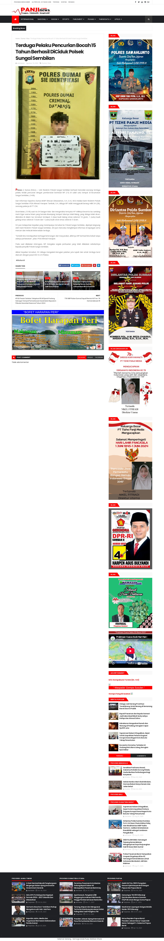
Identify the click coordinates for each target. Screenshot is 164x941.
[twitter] (138, 2)
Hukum (54, 19)
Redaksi (71, 2)
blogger (81, 357)
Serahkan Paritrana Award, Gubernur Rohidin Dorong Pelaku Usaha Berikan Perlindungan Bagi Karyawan (136, 771)
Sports (65, 19)
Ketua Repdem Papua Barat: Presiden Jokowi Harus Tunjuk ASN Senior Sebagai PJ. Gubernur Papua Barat (136, 922)
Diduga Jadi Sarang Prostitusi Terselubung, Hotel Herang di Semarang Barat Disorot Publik (135, 706)
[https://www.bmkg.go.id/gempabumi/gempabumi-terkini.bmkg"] (110, 685)
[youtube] (142, 2)
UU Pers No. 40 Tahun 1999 (41, 2)
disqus (90, 357)
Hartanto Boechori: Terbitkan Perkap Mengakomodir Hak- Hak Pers (41, 908)
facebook (99, 357)
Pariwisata (104, 19)
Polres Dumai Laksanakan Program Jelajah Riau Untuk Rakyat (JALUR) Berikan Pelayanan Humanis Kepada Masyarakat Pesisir (28, 282)
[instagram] (145, 2)
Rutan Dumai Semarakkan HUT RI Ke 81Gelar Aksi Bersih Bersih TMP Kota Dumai (57, 284)
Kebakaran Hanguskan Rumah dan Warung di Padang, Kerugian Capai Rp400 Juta (133, 725)
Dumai (23, 38)
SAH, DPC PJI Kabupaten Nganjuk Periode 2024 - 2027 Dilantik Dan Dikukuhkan (39, 897)
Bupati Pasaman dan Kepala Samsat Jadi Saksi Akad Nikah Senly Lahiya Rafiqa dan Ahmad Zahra (134, 716)
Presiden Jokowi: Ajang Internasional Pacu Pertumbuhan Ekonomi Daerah (89, 920)
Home (17, 38)
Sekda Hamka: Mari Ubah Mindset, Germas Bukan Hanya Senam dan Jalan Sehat (137, 784)
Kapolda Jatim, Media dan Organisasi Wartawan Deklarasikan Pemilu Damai (40, 920)
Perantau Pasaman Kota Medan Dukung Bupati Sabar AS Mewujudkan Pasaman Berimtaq (87, 885)
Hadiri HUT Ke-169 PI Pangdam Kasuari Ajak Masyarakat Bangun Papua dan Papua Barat (135, 885)
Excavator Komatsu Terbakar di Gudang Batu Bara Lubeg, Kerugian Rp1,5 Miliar (133, 747)
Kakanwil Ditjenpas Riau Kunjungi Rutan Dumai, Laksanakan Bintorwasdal (84, 284)
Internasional (27, 19)
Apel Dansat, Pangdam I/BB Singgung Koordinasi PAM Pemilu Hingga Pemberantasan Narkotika (88, 897)
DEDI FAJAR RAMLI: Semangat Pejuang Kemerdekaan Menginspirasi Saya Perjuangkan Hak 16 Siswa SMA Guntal (136, 843)
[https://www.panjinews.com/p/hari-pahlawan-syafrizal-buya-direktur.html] (130, 627)
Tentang (56, 2)
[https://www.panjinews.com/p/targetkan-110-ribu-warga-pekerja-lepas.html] (130, 568)
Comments (141, 756)
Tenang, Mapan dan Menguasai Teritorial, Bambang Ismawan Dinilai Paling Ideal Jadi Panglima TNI (89, 909)
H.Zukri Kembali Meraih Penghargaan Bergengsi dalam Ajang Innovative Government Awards (41, 885)
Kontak (64, 2)
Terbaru (119, 756)
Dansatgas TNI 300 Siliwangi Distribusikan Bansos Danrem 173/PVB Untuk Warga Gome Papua (136, 897)
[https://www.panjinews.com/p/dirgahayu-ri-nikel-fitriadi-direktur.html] (130, 413)
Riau (28, 38)
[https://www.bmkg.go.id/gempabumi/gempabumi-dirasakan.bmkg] (132, 694)
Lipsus (117, 19)
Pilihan (91, 19)
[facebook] (135, 2)
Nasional (42, 19)
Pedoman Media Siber (22, 2)
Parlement (78, 19)
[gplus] (148, 2)
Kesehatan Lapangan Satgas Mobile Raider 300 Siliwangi (137, 908)
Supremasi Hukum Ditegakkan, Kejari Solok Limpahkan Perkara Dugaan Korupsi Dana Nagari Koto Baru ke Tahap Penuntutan (134, 736)
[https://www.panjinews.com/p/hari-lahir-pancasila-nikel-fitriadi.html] (130, 499)
